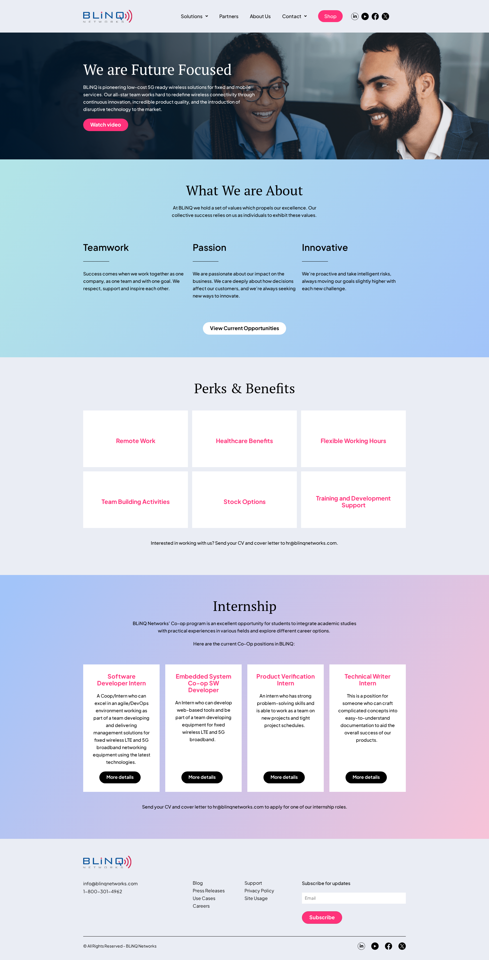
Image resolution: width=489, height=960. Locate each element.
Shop (330, 16)
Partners (229, 16)
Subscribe (322, 917)
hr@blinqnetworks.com (311, 543)
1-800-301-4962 (102, 891)
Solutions (192, 16)
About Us (260, 16)
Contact (291, 16)
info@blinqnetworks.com (110, 883)
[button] (194, 16)
